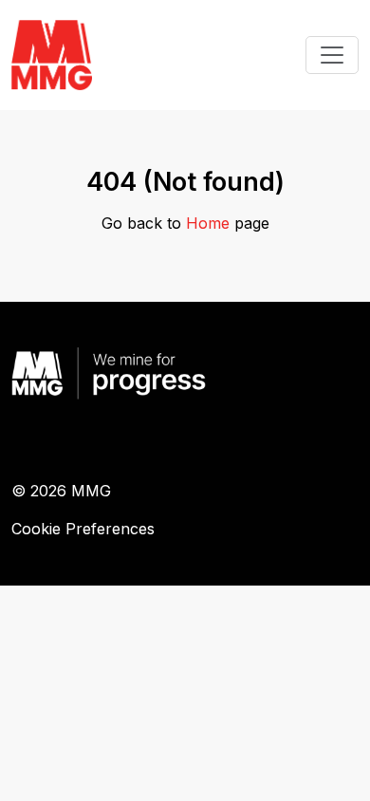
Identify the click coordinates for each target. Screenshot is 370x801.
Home (208, 223)
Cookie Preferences (83, 528)
